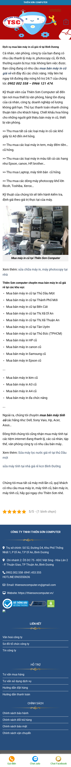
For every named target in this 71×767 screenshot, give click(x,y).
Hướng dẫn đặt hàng (15, 687)
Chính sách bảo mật (15, 726)
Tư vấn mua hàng (13, 674)
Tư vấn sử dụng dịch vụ (17, 681)
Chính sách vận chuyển (17, 733)
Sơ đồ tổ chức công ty (16, 643)
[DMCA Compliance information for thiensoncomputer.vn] (37, 603)
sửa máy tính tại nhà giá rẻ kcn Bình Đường (32, 466)
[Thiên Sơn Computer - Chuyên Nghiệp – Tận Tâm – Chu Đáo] (20, 22)
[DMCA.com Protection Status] (50, 603)
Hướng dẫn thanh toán (16, 694)
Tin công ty (9, 650)
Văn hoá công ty (12, 637)
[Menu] (42, 22)
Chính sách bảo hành (15, 713)
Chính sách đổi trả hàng (17, 719)
